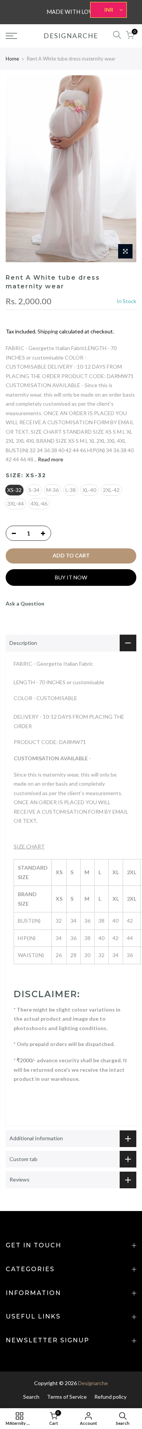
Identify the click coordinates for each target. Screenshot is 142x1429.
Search (31, 1396)
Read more (50, 459)
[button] (71, 837)
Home (12, 59)
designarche (71, 36)
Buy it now (71, 577)
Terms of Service (67, 1396)
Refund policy (110, 1396)
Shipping (47, 331)
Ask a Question (25, 603)
